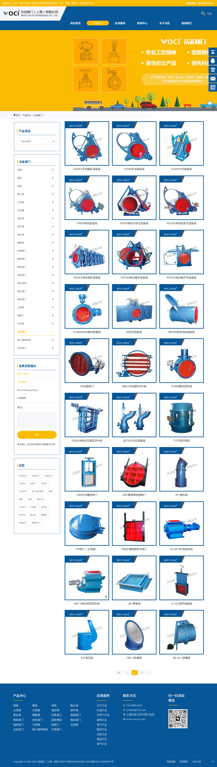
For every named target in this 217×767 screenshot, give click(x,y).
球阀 (19, 169)
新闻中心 (142, 22)
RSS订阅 (197, 761)
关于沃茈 (164, 22)
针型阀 (20, 323)
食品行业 (102, 739)
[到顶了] (127, 672)
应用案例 (120, 22)
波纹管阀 (21, 283)
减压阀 (20, 218)
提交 (37, 434)
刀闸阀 (20, 307)
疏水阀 (20, 234)
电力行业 (102, 724)
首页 (18, 115)
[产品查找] (53, 141)
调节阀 (20, 226)
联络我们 (187, 22)
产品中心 (98, 22)
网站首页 (75, 22)
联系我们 (184, 761)
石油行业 (102, 710)
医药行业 (102, 729)
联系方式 (129, 695)
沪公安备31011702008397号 (100, 761)
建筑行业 (102, 720)
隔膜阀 (20, 242)
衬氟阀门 (21, 250)
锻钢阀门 (21, 258)
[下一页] (149, 672)
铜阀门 (20, 315)
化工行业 (102, 705)
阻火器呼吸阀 (24, 339)
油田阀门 (21, 299)
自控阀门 (21, 274)
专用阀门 (21, 347)
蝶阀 (19, 177)
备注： (21, 407)
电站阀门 (21, 291)
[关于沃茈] (108, 63)
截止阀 (20, 194)
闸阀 (19, 185)
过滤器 (20, 210)
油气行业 (102, 744)
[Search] (203, 13)
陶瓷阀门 (21, 266)
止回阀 (20, 202)
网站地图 (171, 761)
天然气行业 (103, 715)
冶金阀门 (38, 115)
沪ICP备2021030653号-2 (74, 761)
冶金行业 (102, 734)
